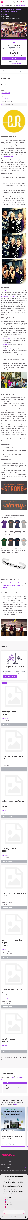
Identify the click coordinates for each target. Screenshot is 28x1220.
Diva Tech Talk (9, 585)
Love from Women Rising (13, 756)
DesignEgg (6, 344)
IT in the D (17, 585)
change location (21, 5)
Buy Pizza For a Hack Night (14, 893)
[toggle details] (24, 1146)
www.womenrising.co (7, 156)
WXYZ (3, 585)
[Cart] (17, 2)
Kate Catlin (5, 16)
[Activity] (20, 2)
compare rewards (9, 676)
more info (3, 87)
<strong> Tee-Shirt (10, 848)
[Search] (14, 2)
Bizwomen (13, 583)
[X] (4, 1161)
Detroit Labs (6, 338)
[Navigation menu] (26, 2)
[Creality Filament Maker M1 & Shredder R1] (13, 1119)
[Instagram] (9, 1161)
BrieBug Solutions (8, 349)
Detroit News (21, 583)
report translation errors (14, 1171)
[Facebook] (1, 1161)
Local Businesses (6, 92)
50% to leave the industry (8, 296)
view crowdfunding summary (14, 63)
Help (13, 1077)
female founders (5, 98)
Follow (14, 58)
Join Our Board (8, 1039)
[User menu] (23, 2)
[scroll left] (3, 29)
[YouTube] (6, 1161)
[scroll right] (25, 29)
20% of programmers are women (13, 291)
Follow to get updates (9, 1091)
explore (16, 1104)
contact (9, 87)
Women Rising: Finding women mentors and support (11, 11)
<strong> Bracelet (10, 711)
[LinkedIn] (11, 1161)
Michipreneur (4, 587)
